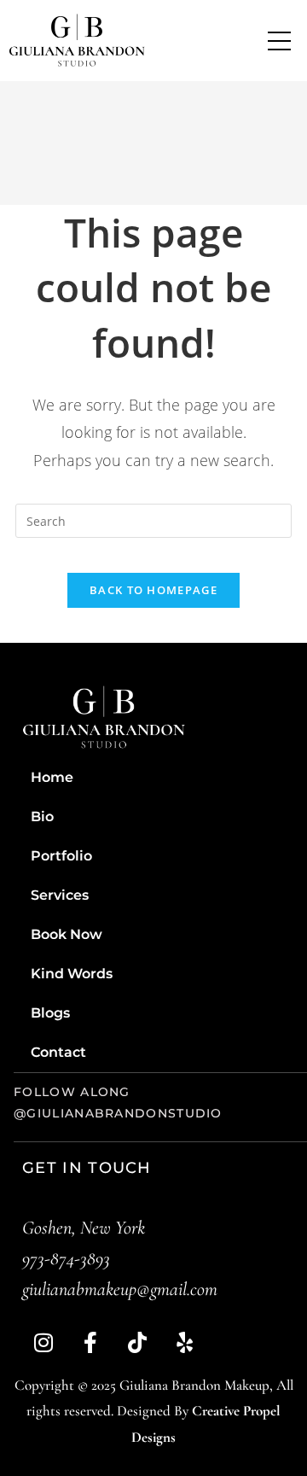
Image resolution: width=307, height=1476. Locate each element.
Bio (42, 816)
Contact (58, 1052)
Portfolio (61, 856)
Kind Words (72, 974)
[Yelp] (184, 1342)
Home (52, 777)
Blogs (50, 1013)
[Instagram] (43, 1342)
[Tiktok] (137, 1342)
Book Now (66, 934)
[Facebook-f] (90, 1342)
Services (60, 895)
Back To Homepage (153, 590)
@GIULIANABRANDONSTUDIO (118, 1113)
